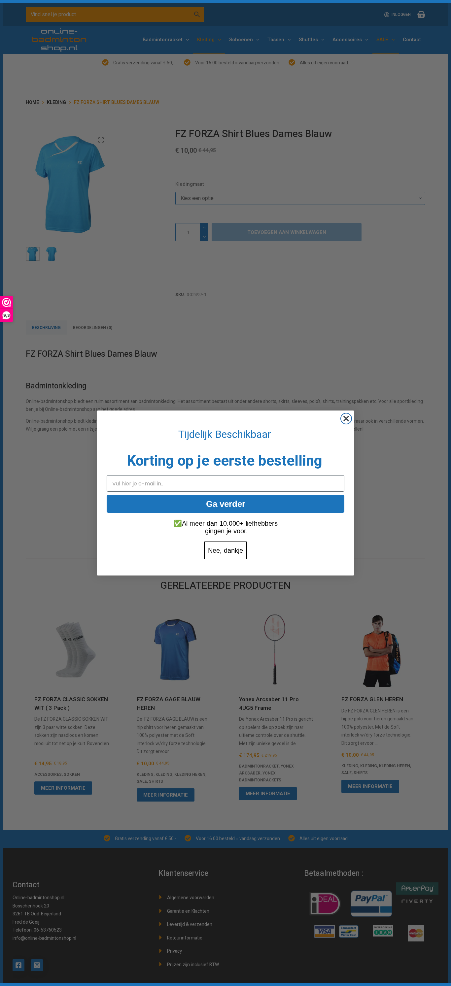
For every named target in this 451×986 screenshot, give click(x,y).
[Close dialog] (346, 418)
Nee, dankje (225, 550)
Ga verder (225, 504)
